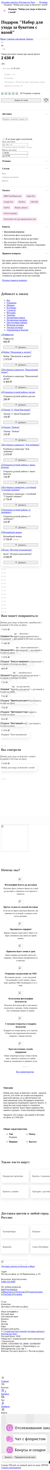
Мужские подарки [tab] (15, 325)
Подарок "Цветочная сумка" (14, 709)
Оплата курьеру (10, 213)
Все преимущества (25, 1072)
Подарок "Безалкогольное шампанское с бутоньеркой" (20, 646)
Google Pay (8, 202)
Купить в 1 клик (21, 100)
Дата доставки (8, 142)
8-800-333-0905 (8, 1282)
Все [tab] (8, 300)
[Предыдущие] (2, 42)
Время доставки (9, 150)
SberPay (22, 202)
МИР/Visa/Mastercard (12, 196)
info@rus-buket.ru (9, 1289)
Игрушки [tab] (11, 312)
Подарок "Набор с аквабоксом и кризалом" (16, 671)
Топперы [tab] (11, 315)
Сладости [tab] (11, 310)
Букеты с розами (10, 1191)
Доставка (11, 68)
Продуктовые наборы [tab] (17, 322)
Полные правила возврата (14, 280)
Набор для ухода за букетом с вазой (18, 765)
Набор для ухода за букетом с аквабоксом (15, 632)
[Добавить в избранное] (46, 100)
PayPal (6, 208)
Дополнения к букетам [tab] (17, 330)
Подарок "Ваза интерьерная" (14, 659)
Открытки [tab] (11, 303)
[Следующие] (5, 569)
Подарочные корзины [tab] (17, 320)
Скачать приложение (11, 1467)
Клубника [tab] (11, 308)
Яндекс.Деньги (21, 208)
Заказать (8, 1457)
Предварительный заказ (25, 1457)
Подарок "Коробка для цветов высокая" (15, 685)
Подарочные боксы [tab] (16, 317)
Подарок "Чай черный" (12, 721)
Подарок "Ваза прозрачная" (14, 732)
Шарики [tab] (11, 305)
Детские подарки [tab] (15, 327)
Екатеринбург (9, 1231)
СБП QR (34, 202)
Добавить (22, 347)
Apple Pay (31, 196)
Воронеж (7, 1247)
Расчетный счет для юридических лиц (20, 219)
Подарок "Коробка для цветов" (16, 698)
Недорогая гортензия (13, 1176)
